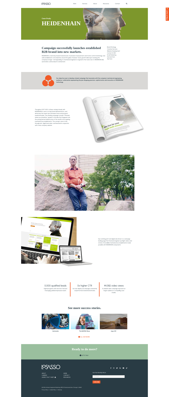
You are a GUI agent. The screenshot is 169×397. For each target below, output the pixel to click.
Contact (117, 3)
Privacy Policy (45, 389)
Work (74, 3)
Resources (106, 3)
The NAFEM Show (84, 331)
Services (84, 3)
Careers (44, 375)
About (95, 3)
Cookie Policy (53, 389)
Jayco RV (113, 331)
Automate (55, 331)
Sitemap (60, 389)
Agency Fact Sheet (48, 377)
